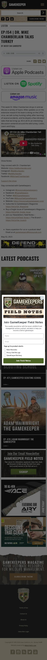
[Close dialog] (42, 297)
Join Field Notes (23, 360)
